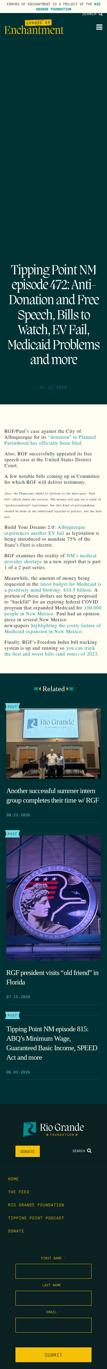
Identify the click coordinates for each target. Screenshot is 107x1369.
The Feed (18, 1191)
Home (13, 1178)
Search (90, 13)
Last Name (53, 1284)
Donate (28, 1151)
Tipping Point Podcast (36, 1217)
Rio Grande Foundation (68, 6)
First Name (53, 1258)
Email (53, 1311)
